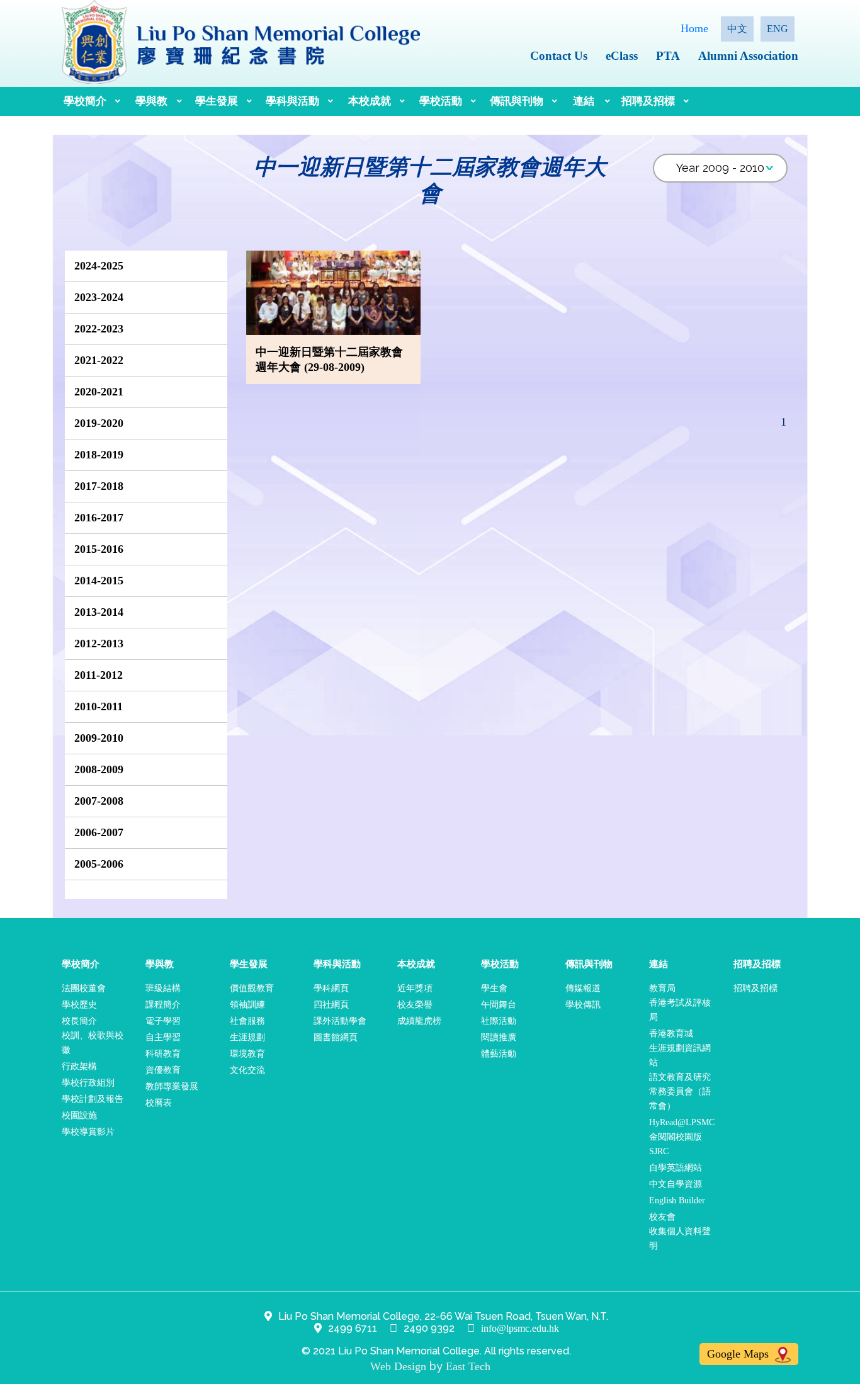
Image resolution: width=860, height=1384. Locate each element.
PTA (668, 55)
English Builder (677, 1200)
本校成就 (369, 101)
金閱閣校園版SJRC (675, 1144)
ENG (777, 28)
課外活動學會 (340, 1021)
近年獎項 (415, 988)
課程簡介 (163, 1004)
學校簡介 (85, 101)
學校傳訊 (583, 1004)
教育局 (662, 988)
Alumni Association (748, 55)
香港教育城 (671, 1033)
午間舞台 (498, 1004)
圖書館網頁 (336, 1037)
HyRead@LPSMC (682, 1122)
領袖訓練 (247, 1004)
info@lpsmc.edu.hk (520, 1328)
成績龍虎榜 (419, 1021)
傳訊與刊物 (516, 101)
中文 (737, 28)
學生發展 (216, 101)
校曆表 (158, 1103)
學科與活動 (292, 101)
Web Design (398, 1366)
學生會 (494, 988)
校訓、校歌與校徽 (92, 1043)
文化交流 (247, 1070)
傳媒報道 (583, 988)
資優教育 (163, 1070)
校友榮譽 (415, 1004)
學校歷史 (79, 1004)
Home (694, 28)
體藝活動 (498, 1053)
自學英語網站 (675, 1167)
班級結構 (163, 988)
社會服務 (247, 1021)
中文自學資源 (675, 1184)
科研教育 (163, 1053)
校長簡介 (79, 1021)
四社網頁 (331, 1004)
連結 (583, 101)
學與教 (151, 101)
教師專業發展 (171, 1086)
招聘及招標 (648, 101)
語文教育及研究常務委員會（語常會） (680, 1091)
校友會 (662, 1217)
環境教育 (247, 1053)
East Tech (468, 1366)
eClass (622, 55)
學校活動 (440, 101)
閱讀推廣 (498, 1037)
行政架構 (79, 1066)
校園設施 (79, 1115)
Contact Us (558, 55)
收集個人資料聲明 (680, 1239)
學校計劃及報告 (92, 1099)
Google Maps (739, 1353)
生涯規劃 (247, 1037)
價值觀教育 (252, 988)
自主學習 (163, 1037)
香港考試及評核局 (680, 1010)
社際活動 (498, 1021)
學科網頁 (331, 988)
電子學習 (163, 1021)
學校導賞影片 (88, 1132)
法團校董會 (84, 988)
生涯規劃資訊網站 (680, 1055)
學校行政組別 (88, 1082)
